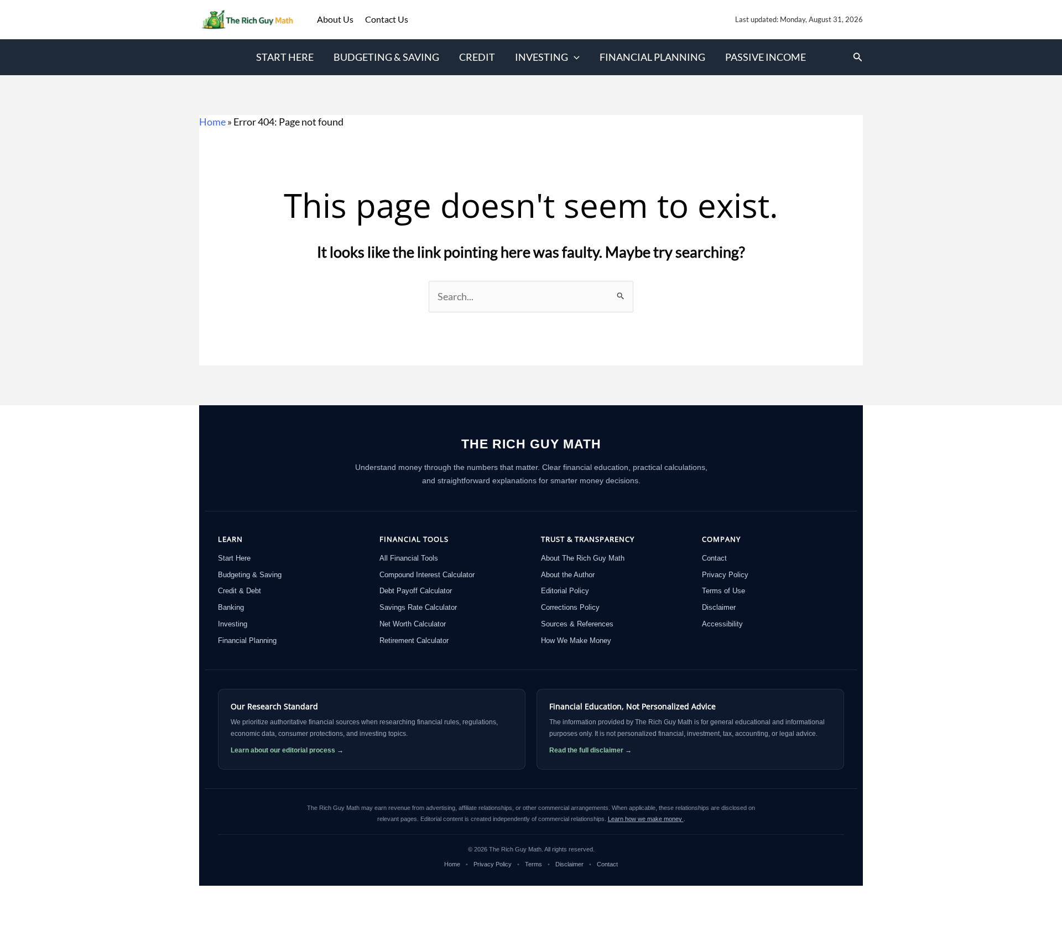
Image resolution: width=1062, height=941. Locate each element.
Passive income (765, 57)
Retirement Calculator (414, 640)
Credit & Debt (239, 591)
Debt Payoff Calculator (415, 591)
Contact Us (386, 19)
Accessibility (722, 624)
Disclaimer (719, 607)
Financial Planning (652, 57)
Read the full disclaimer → (590, 750)
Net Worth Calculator (412, 624)
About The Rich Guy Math (582, 558)
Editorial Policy (565, 591)
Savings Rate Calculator (418, 607)
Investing (541, 57)
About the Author (568, 575)
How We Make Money (576, 640)
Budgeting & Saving (386, 57)
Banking (231, 607)
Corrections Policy (570, 607)
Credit (477, 57)
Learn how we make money (646, 818)
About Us (336, 19)
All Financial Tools (408, 558)
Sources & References (577, 624)
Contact (714, 558)
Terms (533, 864)
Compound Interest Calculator (427, 575)
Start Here (285, 57)
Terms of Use (723, 591)
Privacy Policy (725, 575)
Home (212, 122)
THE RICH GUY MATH (531, 444)
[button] (574, 57)
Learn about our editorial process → (287, 750)
